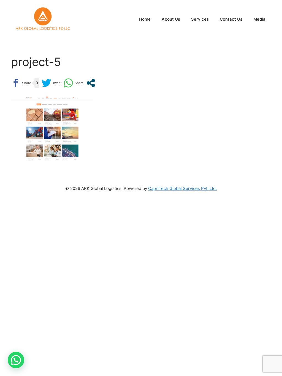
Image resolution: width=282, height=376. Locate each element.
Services (200, 19)
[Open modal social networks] (91, 83)
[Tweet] (51, 83)
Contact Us (231, 19)
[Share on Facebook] (21, 83)
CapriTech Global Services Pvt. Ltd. (182, 188)
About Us (171, 19)
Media (259, 19)
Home (145, 19)
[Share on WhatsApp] (74, 83)
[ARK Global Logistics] (42, 19)
